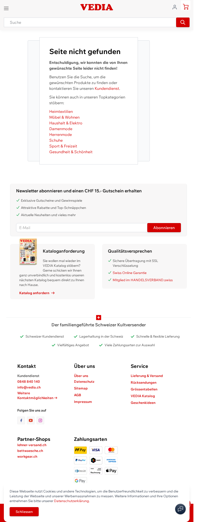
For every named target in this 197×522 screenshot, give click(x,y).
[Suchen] (183, 22)
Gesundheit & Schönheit (70, 151)
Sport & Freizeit (63, 146)
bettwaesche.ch (30, 451)
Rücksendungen (143, 382)
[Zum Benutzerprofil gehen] (176, 6)
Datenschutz (84, 381)
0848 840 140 (28, 381)
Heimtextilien (61, 111)
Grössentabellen (144, 389)
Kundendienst (107, 88)
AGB (77, 395)
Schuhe (56, 140)
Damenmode (60, 128)
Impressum (83, 402)
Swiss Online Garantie (130, 273)
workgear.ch (27, 456)
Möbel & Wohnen (64, 117)
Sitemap (81, 388)
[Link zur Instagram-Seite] (40, 420)
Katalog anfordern (34, 293)
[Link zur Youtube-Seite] (32, 420)
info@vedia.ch (29, 387)
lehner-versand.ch (31, 445)
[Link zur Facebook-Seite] (22, 420)
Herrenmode (60, 134)
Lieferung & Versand (147, 376)
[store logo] (96, 7)
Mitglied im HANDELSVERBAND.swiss (143, 280)
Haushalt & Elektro (65, 123)
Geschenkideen (143, 403)
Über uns (81, 376)
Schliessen (24, 512)
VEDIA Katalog (143, 396)
